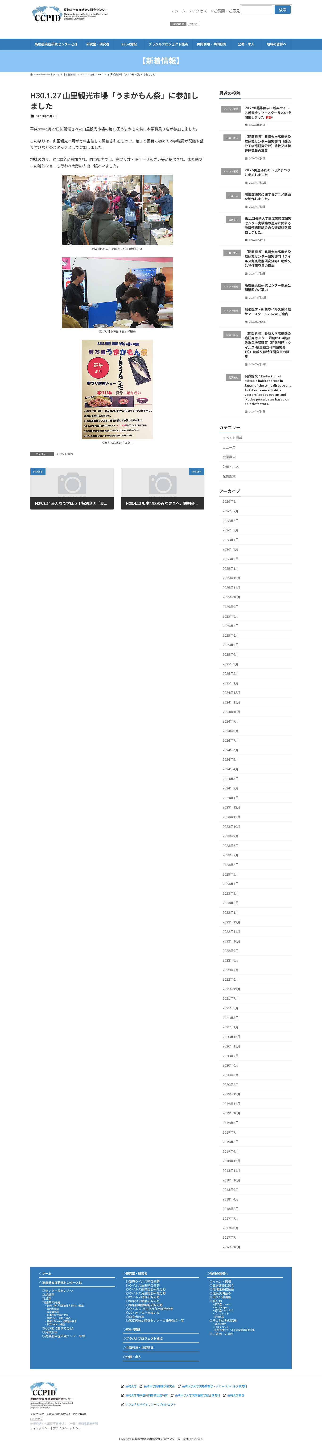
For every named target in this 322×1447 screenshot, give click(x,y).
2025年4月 (231, 654)
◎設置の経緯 (51, 1302)
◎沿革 (46, 1298)
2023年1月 (231, 912)
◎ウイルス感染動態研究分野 (146, 1289)
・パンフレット (220, 1313)
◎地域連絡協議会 (222, 1289)
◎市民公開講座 (220, 1297)
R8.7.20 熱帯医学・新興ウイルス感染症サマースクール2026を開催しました (268, 112)
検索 (282, 10)
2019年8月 (231, 1123)
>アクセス (36, 1418)
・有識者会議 (52, 1311)
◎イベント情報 (220, 1281)
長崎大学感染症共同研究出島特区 (146, 1395)
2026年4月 (231, 540)
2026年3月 (231, 549)
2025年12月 (231, 578)
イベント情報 (64, 454)
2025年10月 (231, 597)
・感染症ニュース (221, 1304)
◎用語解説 (50, 1332)
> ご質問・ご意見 (225, 11)
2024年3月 (231, 779)
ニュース (229, 447)
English (192, 24)
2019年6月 (231, 1142)
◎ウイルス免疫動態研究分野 (146, 1293)
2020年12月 (231, 1037)
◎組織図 (48, 1295)
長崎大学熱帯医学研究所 (159, 1386)
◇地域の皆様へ (217, 1273)
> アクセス (198, 11)
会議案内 (229, 457)
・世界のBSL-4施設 (55, 1324)
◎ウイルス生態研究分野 (143, 1285)
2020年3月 (231, 1075)
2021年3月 (231, 1018)
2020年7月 (231, 1056)
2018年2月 (231, 1209)
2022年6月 (231, 979)
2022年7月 (231, 970)
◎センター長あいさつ (57, 1291)
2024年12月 (231, 693)
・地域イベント (220, 1327)
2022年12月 (231, 922)
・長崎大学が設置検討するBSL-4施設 (64, 1305)
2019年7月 (231, 1132)
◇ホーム (45, 1273)
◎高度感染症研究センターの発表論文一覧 (155, 1320)
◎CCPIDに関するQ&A (58, 1328)
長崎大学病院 (235, 1395)
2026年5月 (231, 530)
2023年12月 (231, 807)
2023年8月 (231, 846)
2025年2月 (231, 673)
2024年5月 (231, 760)
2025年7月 (231, 626)
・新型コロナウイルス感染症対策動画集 (233, 1330)
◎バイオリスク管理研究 (143, 1313)
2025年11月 (231, 588)
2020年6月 (231, 1065)
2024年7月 (231, 741)
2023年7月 (231, 855)
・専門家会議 (52, 1308)
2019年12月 (231, 1094)
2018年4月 (231, 1199)
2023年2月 (231, 903)
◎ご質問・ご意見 (222, 1334)
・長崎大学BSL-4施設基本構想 (61, 1321)
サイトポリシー (40, 1428)
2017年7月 (231, 1237)
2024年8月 (231, 731)
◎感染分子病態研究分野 (143, 1301)
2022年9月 (231, 951)
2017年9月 (231, 1218)
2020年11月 (231, 1046)
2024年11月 (231, 702)
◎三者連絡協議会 (222, 1285)
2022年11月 (231, 932)
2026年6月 (231, 521)
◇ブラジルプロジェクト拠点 (143, 1338)
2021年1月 (231, 1027)
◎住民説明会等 (220, 1293)
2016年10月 (231, 1247)
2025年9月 (231, 607)
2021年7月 (231, 999)
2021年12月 (231, 989)
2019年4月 (231, 1151)
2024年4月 (231, 769)
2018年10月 (231, 1180)
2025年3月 (231, 664)
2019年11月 (231, 1104)
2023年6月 (231, 865)
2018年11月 (231, 1170)
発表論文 (229, 476)
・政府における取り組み (57, 1318)
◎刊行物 (216, 1301)
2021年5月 (231, 1008)
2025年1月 (231, 683)
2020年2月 (231, 1085)
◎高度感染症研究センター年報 (63, 1336)
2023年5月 (231, 874)
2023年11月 (231, 817)
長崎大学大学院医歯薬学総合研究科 (197, 1395)
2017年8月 (231, 1228)
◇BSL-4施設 (131, 1329)
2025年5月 (231, 645)
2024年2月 (231, 788)
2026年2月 (231, 559)
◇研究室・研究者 (135, 1273)
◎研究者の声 (135, 1317)
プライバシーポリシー (67, 1428)
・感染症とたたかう (222, 1310)
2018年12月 (231, 1161)
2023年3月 (231, 893)
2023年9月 (231, 836)
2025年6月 (231, 635)
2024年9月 (231, 721)
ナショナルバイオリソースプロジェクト (150, 1404)
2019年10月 (231, 1113)
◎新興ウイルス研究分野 (143, 1281)
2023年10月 (231, 827)
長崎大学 (131, 1386)
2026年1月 (231, 568)
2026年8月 (231, 502)
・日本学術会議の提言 (56, 1315)
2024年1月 (231, 798)
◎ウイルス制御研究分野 (143, 1297)
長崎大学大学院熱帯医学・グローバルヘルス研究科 (214, 1386)
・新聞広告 (218, 1316)
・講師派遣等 (219, 1323)
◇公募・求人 (132, 1357)
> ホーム (178, 11)
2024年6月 (231, 750)
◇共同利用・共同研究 (138, 1348)
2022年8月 (231, 960)
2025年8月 (231, 616)
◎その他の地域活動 (223, 1320)
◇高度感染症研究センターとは (60, 1283)
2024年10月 (231, 712)
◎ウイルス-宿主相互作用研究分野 (149, 1309)
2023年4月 (231, 884)
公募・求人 (231, 467)
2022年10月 (231, 941)
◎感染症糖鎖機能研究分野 (144, 1305)
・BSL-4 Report (220, 1307)
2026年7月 (231, 511)
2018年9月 (231, 1190)
